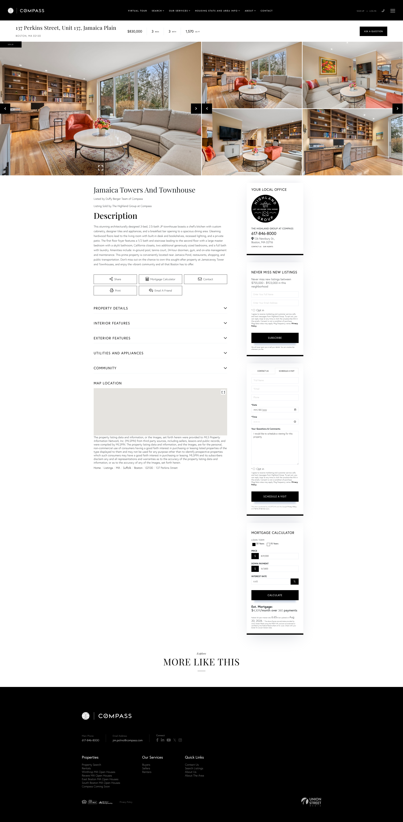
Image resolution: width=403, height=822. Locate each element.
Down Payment (260, 563)
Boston (138, 468)
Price (254, 550)
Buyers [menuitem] (146, 764)
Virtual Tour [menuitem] (137, 11)
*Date (254, 404)
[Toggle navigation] (392, 10)
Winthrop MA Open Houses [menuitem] (98, 772)
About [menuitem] (249, 11)
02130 (149, 468)
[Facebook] (157, 740)
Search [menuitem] (157, 11)
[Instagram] (180, 740)
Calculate (275, 595)
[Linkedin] (162, 740)
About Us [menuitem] (190, 772)
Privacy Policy (292, 507)
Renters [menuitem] (146, 772)
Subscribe (275, 337)
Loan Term (257, 540)
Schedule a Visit (286, 371)
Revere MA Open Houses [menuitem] (97, 775)
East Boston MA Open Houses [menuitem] (100, 779)
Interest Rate (259, 576)
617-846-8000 (263, 233)
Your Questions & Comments (265, 428)
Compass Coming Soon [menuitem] (96, 786)
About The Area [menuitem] (194, 775)
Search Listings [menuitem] (194, 768)
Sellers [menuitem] (146, 768)
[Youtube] (169, 740)
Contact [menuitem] (267, 11)
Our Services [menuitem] (178, 11)
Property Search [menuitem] (91, 764)
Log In (372, 11)
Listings (108, 468)
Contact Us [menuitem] (192, 764)
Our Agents (268, 247)
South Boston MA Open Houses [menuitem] (101, 783)
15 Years (274, 543)
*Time (254, 416)
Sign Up (360, 11)
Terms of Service (259, 509)
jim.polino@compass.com (128, 740)
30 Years (260, 543)
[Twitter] (174, 740)
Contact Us (256, 247)
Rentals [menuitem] (86, 768)
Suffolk (127, 468)
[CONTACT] (373, 31)
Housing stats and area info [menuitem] (216, 11)
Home (97, 468)
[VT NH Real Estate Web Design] (311, 802)
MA (118, 468)
